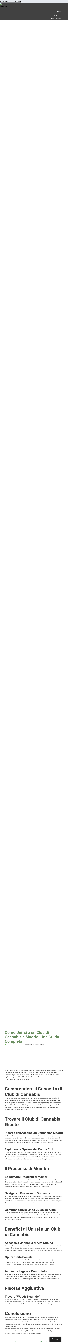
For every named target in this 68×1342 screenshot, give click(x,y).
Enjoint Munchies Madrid (10, 1)
